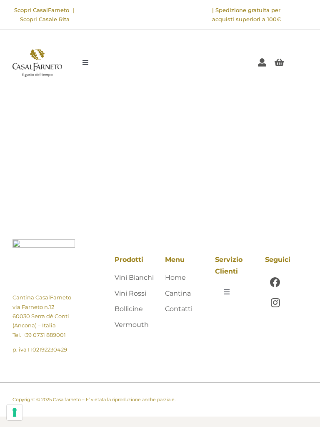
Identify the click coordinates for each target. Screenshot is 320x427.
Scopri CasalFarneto (41, 10)
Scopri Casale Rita (45, 19)
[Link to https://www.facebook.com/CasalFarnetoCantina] (275, 282)
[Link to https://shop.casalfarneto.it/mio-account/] (262, 62)
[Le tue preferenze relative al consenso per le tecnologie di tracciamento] (14, 412)
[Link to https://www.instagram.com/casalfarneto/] (275, 302)
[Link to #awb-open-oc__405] (279, 62)
